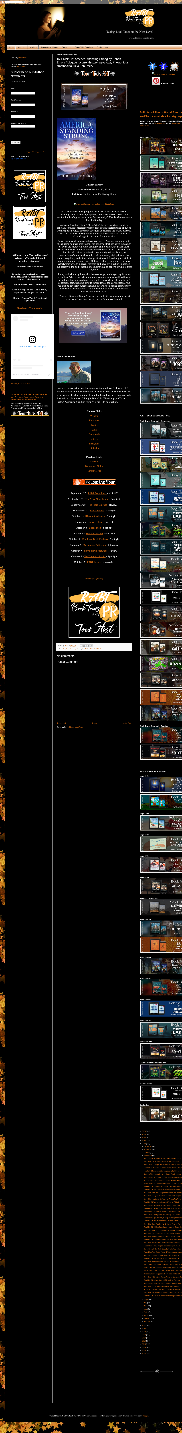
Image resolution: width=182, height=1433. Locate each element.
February (147, 1318)
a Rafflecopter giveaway (94, 579)
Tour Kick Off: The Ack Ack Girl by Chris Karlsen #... (162, 1258)
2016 (144, 1341)
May (145, 1309)
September (148, 1156)
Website (94, 415)
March (146, 1315)
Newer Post (61, 723)
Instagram (94, 443)
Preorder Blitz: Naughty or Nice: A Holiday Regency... (163, 1158)
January (147, 1321)
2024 (144, 1137)
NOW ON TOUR (95, 649)
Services (33, 47)
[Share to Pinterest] (91, 645)
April (146, 1312)
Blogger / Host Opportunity (35, 152)
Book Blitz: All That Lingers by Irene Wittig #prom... (162, 1286)
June (146, 1306)
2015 (144, 1344)
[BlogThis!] (84, 645)
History (79, 649)
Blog (94, 429)
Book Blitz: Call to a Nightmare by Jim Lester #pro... (162, 1162)
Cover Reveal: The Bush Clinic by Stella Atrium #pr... (162, 1249)
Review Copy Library (49, 47)
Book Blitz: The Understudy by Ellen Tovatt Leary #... (162, 1233)
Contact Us (66, 47)
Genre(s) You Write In (18, 124)
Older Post (127, 723)
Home (11, 47)
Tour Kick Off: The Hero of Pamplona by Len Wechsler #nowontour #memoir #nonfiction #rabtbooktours (29, 397)
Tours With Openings (84, 47)
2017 (144, 1338)
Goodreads (94, 434)
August (146, 1300)
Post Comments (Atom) (74, 727)
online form (22, 58)
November (148, 1149)
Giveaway (73, 649)
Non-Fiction (86, 649)
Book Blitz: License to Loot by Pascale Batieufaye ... (162, 1255)
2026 (144, 1131)
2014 (144, 1347)
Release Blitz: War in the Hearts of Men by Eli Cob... (162, 1211)
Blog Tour (66, 649)
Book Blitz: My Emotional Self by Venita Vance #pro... (163, 1243)
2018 (144, 1335)
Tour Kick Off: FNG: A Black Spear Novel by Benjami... (163, 1227)
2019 (144, 1332)
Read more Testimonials (29, 308)
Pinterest (94, 439)
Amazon (94, 461)
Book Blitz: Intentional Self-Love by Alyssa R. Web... (162, 1199)
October (147, 1153)
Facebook (94, 420)
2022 (144, 1144)
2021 (144, 1325)
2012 (144, 1353)
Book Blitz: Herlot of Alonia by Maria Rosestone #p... (162, 1261)
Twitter (94, 425)
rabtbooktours (36, 374)
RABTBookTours (20, 374)
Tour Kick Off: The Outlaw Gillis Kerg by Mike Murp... (162, 1190)
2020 (144, 1329)
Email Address (16, 100)
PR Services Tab (159, 123)
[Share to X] (86, 645)
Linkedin (94, 448)
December (148, 1146)
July (145, 1303)
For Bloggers (102, 47)
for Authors (21, 67)
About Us (21, 47)
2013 (144, 1350)
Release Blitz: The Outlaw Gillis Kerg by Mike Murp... (162, 1205)
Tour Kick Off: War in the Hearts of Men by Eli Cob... (162, 1202)
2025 (144, 1134)
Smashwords (94, 470)
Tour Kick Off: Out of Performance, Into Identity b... (161, 1221)
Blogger (145, 1416)
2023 (144, 1140)
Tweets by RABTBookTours (20, 384)
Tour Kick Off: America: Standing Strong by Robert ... (162, 1171)
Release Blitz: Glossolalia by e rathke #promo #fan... (162, 1180)
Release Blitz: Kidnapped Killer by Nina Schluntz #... (162, 1274)
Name (13, 88)
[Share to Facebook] (89, 645)
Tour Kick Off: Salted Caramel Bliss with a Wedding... (162, 1280)
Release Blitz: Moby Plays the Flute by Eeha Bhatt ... (162, 1215)
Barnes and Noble (94, 466)
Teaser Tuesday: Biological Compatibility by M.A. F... (162, 1246)
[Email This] (81, 645)
